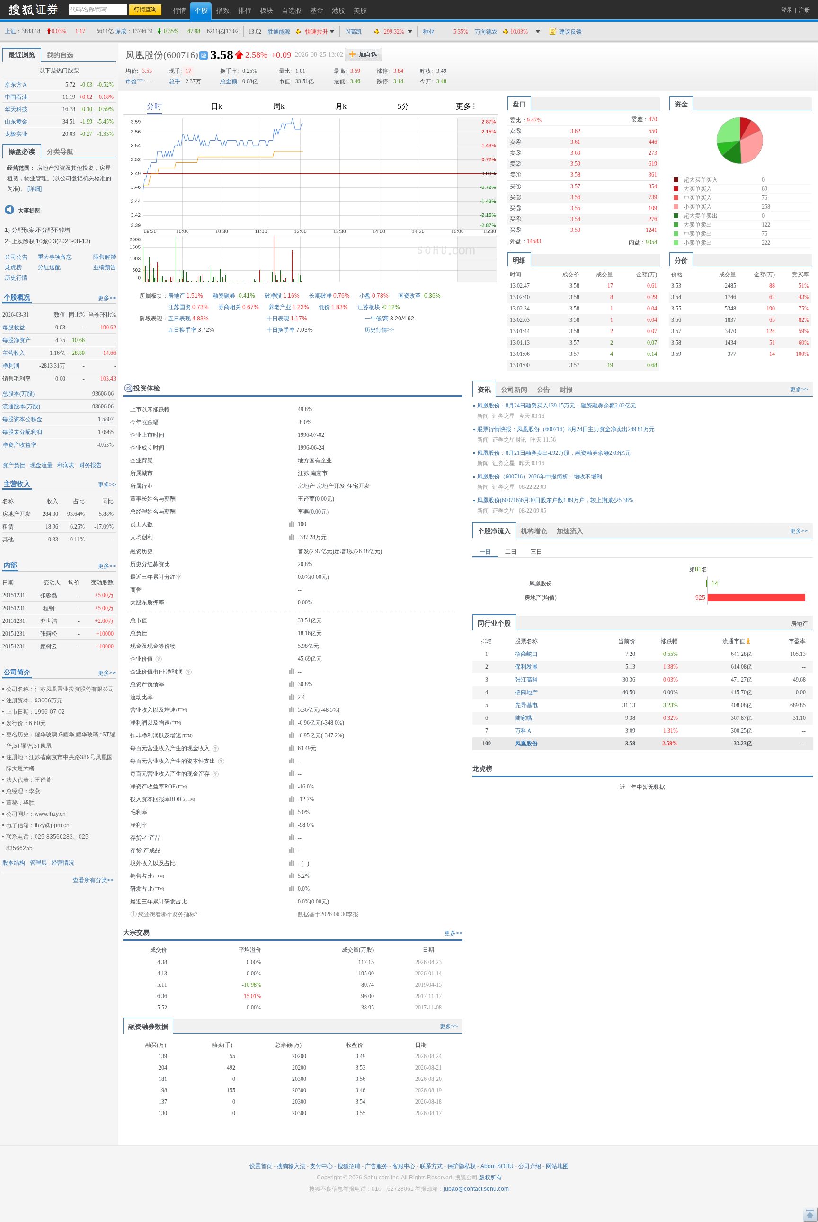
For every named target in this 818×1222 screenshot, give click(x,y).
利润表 (65, 465)
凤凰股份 (144, 55)
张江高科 (526, 679)
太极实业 (16, 134)
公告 (543, 389)
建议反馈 (570, 31)
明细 (519, 260)
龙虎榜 (13, 267)
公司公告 (16, 257)
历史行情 (16, 278)
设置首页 (260, 1166)
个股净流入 (494, 531)
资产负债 (13, 465)
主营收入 (13, 353)
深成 (120, 31)
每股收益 (13, 327)
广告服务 (376, 1166)
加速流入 (570, 531)
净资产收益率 (19, 445)
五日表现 (179, 318)
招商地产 (526, 692)
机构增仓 (534, 531)
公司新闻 (514, 389)
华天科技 (16, 109)
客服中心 (403, 1166)
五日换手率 (182, 330)
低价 (324, 307)
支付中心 (321, 1166)
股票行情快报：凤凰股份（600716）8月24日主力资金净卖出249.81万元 (566, 429)
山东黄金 (16, 121)
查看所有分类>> (93, 880)
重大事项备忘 (55, 257)
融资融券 (224, 295)
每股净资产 (16, 340)
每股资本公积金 (22, 419)
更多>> (107, 298)
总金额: (229, 81)
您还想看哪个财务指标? (167, 914)
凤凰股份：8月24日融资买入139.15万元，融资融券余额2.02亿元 (556, 405)
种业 (428, 31)
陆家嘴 (523, 718)
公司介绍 (529, 1166)
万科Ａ (523, 730)
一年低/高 (377, 318)
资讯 (484, 389)
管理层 (38, 862)
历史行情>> (379, 330)
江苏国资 (179, 307)
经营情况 (63, 862)
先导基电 (526, 705)
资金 (681, 104)
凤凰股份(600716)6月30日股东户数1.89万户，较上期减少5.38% (555, 500)
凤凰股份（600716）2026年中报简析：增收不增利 (539, 476)
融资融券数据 (148, 1026)
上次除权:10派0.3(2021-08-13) (51, 241)
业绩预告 (104, 267)
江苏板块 (368, 307)
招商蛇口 (526, 654)
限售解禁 (104, 257)
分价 (681, 260)
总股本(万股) (18, 393)
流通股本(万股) (21, 406)
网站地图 (557, 1166)
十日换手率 (281, 330)
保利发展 (526, 667)
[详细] (34, 189)
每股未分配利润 (22, 432)
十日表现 (278, 318)
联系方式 (431, 1166)
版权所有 (490, 1177)
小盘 (365, 295)
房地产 (176, 295)
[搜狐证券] (33, 9)
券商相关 (229, 307)
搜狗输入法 (291, 1166)
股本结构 (13, 862)
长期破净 (320, 295)
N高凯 (354, 31)
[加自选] (363, 54)
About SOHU (497, 1166)
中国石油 (16, 97)
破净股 (273, 295)
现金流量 (41, 465)
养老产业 (279, 307)
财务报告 (90, 465)
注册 (804, 10)
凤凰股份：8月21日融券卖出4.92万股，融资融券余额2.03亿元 (554, 453)
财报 (566, 389)
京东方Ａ (16, 84)
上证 (10, 31)
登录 (786, 10)
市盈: (135, 81)
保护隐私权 (461, 1166)
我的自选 (60, 55)
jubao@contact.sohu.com (476, 1189)
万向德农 (486, 31)
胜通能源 (278, 31)
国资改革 (409, 295)
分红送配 (49, 267)
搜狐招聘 (349, 1166)
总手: (175, 81)
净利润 (10, 366)
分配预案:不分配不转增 (41, 230)
